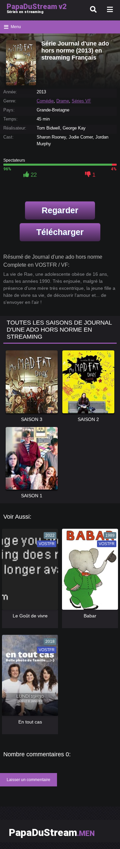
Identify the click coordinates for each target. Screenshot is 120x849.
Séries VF (81, 100)
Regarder (60, 210)
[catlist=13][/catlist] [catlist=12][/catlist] (28, 571)
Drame (62, 100)
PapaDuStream (52, 832)
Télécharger (60, 232)
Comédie (45, 100)
